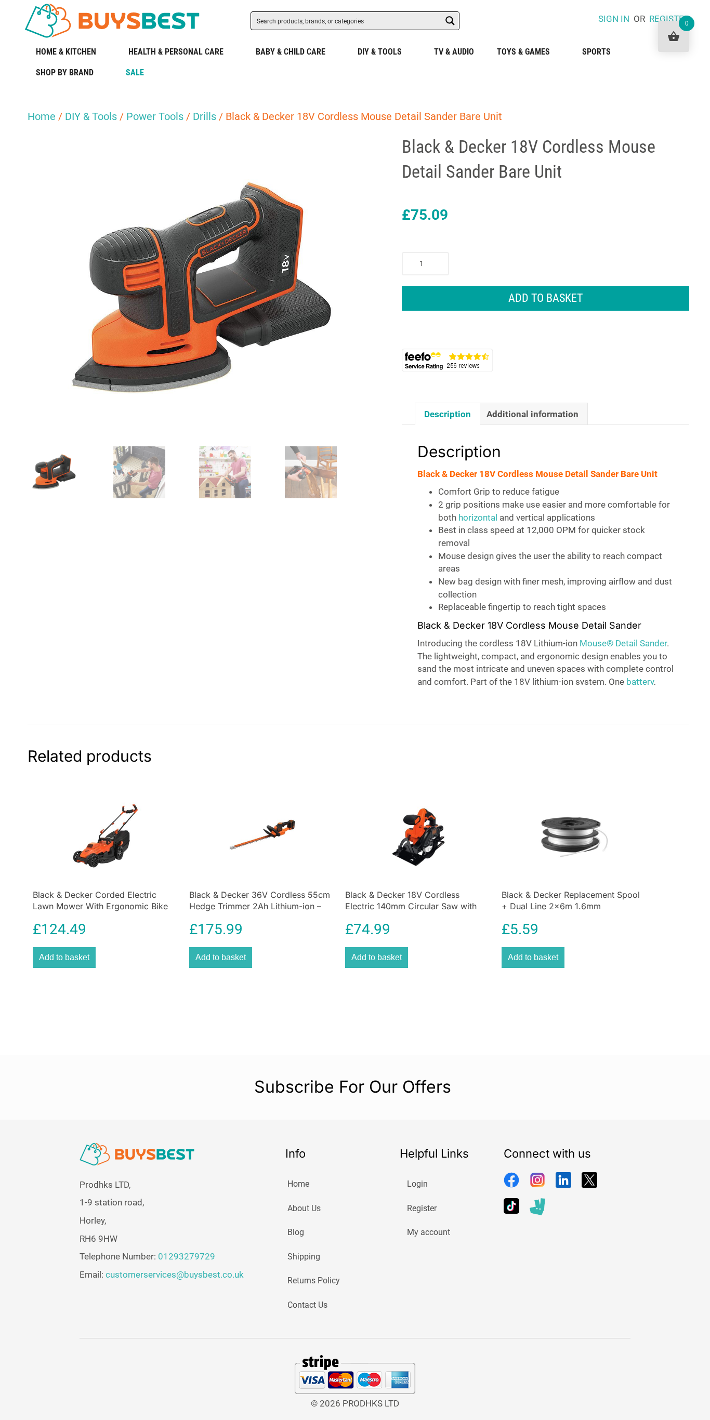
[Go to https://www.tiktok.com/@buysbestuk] (511, 1206)
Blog (295, 1232)
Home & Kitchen (66, 52)
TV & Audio (454, 52)
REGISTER (669, 19)
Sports (596, 52)
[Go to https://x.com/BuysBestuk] (589, 1180)
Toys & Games (523, 52)
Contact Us (307, 1305)
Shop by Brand (65, 72)
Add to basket (545, 297)
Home (42, 116)
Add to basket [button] (64, 957)
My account (428, 1232)
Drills (204, 116)
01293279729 (186, 1256)
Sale (135, 72)
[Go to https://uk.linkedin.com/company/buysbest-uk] (563, 1180)
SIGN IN (613, 19)
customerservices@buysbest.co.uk (175, 1274)
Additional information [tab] (532, 414)
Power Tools (154, 116)
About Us (304, 1208)
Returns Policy (313, 1280)
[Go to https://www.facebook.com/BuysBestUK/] (511, 1180)
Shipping (303, 1257)
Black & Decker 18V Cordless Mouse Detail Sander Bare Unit (537, 474)
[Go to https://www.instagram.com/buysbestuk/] (537, 1180)
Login (417, 1184)
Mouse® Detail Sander (623, 643)
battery (640, 681)
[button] (352, 152)
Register (422, 1208)
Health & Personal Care (175, 52)
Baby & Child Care (290, 52)
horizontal (477, 517)
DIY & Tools (380, 52)
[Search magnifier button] (450, 21)
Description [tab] (447, 414)
